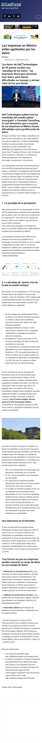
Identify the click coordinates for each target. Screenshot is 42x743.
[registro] (21, 37)
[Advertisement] (21, 720)
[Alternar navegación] (38, 17)
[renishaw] (21, 27)
